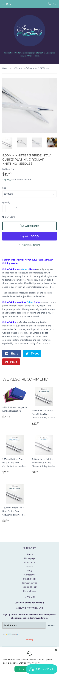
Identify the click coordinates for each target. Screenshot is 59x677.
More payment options (29, 244)
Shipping (6, 179)
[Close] (56, 650)
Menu (8, 4)
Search (29, 554)
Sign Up (51, 625)
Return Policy (29, 590)
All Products (29, 562)
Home (4, 68)
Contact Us (29, 574)
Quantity (6, 202)
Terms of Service (29, 582)
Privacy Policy (29, 578)
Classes (29, 566)
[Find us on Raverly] (29, 642)
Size (4, 187)
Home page (29, 558)
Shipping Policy (29, 586)
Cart (54, 4)
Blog (29, 570)
